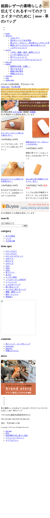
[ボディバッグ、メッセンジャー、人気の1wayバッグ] (25, 105)
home (8, 34)
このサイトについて (18, 48)
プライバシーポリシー (15, 438)
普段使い (27, 99)
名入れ (41, 92)
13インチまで (17, 89)
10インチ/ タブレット (32, 89)
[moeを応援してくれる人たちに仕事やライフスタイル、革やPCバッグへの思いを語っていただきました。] (18, 334)
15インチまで (6, 89)
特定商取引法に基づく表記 (17, 435)
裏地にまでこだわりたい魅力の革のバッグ (28, 45)
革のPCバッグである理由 (20, 40)
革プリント (34, 92)
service (8, 50)
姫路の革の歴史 (16, 71)
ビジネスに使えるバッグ (31, 97)
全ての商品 (10, 236)
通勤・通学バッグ (13, 292)
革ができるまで (16, 69)
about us (9, 36)
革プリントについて (18, 57)
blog (7, 78)
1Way (27, 92)
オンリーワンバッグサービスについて (26, 60)
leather (8, 64)
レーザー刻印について (19, 55)
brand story (10, 346)
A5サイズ (13, 92)
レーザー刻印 (11, 277)
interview (9, 76)
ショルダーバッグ (13, 285)
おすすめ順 (17, 112)
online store (10, 80)
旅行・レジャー (16, 99)
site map (9, 431)
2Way (23, 92)
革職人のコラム (16, 74)
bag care (9, 62)
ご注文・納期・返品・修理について (25, 52)
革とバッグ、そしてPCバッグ (18, 344)
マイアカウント (12, 440)
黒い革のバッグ (14, 97)
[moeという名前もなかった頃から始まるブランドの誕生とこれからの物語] (18, 394)
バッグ (8, 238)
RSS (7, 433)
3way (19, 92)
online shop (5, 87)
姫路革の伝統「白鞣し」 (20, 66)
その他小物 (15, 87)
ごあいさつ (15, 38)
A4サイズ (45, 89)
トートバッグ (34, 94)
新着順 (33, 112)
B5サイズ (5, 92)
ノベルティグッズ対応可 (18, 94)
